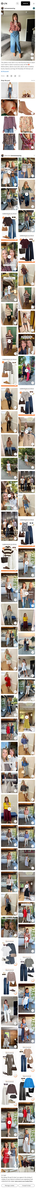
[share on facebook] (7, 76)
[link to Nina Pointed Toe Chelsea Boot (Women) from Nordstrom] (26, 107)
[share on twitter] (15, 76)
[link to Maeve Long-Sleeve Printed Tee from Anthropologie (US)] (26, 142)
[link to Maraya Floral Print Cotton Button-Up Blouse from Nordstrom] (26, 124)
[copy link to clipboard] (19, 76)
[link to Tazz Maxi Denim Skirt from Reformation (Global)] (9, 90)
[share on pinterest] (11, 76)
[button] (34, 3)
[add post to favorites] (32, 58)
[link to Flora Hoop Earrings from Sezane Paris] (26, 90)
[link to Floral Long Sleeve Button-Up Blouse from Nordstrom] (9, 124)
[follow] (34, 8)
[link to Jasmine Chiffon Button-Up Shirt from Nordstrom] (9, 142)
